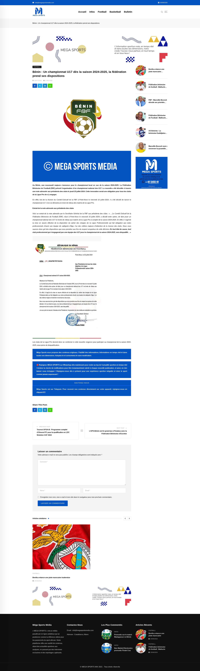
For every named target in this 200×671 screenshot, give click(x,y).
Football (102, 12)
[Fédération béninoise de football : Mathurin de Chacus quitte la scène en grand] (141, 86)
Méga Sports (41, 389)
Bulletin (128, 12)
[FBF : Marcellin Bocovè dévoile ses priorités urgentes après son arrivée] (141, 101)
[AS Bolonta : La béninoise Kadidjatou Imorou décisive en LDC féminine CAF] (141, 132)
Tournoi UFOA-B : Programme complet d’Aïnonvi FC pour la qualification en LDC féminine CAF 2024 (53, 432)
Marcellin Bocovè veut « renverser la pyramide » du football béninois (158, 148)
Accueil (82, 12)
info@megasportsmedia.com (44, 2)
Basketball (115, 12)
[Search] (162, 12)
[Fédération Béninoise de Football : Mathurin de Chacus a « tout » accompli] (141, 117)
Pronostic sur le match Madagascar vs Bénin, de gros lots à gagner (123, 637)
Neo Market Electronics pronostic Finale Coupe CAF (123, 650)
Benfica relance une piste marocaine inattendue (51, 577)
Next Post (120, 428)
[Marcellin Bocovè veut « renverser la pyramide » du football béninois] (141, 147)
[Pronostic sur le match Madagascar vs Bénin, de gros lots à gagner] (106, 634)
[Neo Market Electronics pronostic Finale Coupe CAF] (106, 648)
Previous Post (44, 426)
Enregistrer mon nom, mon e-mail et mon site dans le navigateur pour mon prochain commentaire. (76, 497)
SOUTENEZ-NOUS (81, 383)
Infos (92, 12)
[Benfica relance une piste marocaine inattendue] (141, 70)
